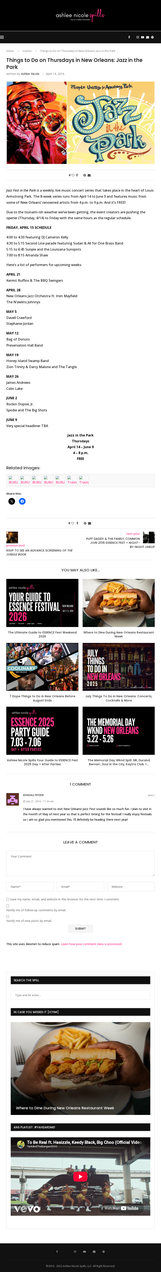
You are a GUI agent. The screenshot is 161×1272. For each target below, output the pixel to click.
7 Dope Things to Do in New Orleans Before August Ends (42, 698)
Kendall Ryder (33, 795)
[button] (14, 1068)
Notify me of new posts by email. (29, 921)
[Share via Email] (89, 175)
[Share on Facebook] (77, 175)
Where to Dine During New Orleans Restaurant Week (118, 634)
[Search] (159, 37)
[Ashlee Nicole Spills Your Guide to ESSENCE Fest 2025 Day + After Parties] (42, 731)
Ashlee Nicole (30, 74)
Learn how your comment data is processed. (91, 944)
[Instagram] (137, 37)
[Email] (147, 37)
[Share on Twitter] (80, 175)
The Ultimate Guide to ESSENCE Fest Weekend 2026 (42, 634)
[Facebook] (129, 37)
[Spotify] (152, 37)
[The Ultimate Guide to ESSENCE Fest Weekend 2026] (42, 603)
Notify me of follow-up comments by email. (36, 910)
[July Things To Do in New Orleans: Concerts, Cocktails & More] (119, 667)
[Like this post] (72, 175)
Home (10, 51)
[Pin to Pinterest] (84, 175)
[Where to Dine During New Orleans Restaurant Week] (119, 603)
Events (27, 51)
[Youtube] (142, 37)
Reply (151, 795)
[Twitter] (133, 37)
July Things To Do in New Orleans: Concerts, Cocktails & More (118, 698)
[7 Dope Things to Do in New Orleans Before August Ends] (42, 667)
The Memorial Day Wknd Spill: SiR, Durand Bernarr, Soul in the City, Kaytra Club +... (119, 762)
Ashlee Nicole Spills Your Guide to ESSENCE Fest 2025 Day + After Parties (42, 762)
